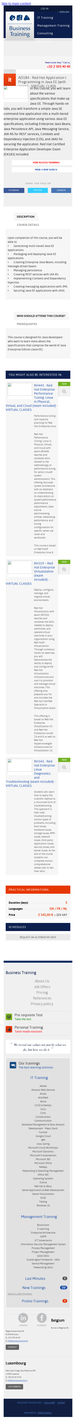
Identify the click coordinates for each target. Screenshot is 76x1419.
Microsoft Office (43, 1163)
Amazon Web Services (43, 1089)
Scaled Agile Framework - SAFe (43, 1259)
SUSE (43, 1197)
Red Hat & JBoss (43, 1186)
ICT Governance (43, 1240)
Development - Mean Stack (43, 1128)
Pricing (42, 992)
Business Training (21, 972)
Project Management (43, 1252)
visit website (14, 1387)
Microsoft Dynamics (43, 1151)
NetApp (43, 1167)
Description (25, 216)
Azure (43, 1101)
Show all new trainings (20, 1294)
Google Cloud (43, 1136)
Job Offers (42, 987)
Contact (12, 1347)
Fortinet (43, 1132)
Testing (43, 1201)
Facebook (14, 190)
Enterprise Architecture (43, 1232)
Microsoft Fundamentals (43, 1155)
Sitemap (61, 1403)
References (42, 998)
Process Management (43, 1248)
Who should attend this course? (41, 316)
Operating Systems (43, 1178)
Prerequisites (27, 324)
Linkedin (61, 190)
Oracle (43, 1182)
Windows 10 (43, 1205)
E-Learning (43, 1228)
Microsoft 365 (43, 1159)
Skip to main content (16, 3)
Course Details (28, 224)
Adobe (43, 1086)
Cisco (43, 1109)
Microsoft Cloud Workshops (43, 1147)
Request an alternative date (38, 937)
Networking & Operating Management (43, 1170)
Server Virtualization (43, 1194)
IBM (43, 1140)
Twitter (37, 190)
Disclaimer (49, 1403)
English (64, 12)
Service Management (43, 1263)
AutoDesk (43, 1097)
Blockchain (43, 1225)
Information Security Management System (43, 1244)
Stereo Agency (44, 1413)
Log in (44, 8)
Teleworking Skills (43, 1267)
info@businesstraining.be (17, 1341)
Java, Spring (43, 1143)
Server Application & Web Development (43, 1190)
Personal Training (29, 1029)
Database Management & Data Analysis (43, 1124)
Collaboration (43, 1116)
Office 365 (43, 1174)
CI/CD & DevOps (43, 1105)
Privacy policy (42, 1004)
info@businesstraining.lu (17, 1380)
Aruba (43, 1093)
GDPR (43, 1236)
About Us (42, 981)
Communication (43, 1120)
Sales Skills (43, 1255)
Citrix (43, 1113)
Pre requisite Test (29, 1017)
